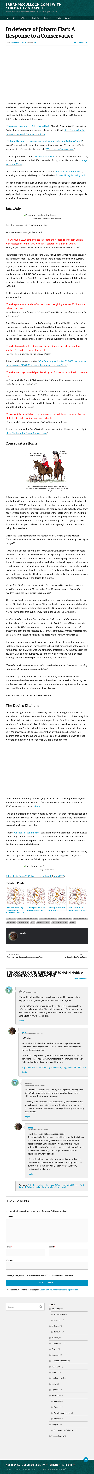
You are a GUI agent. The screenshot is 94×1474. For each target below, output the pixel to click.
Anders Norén (60, 1469)
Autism (55, 1337)
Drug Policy (56, 1343)
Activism (10, 912)
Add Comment (79, 978)
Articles (55, 1326)
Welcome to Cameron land (60, 149)
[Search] (41, 1306)
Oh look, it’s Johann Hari (69, 171)
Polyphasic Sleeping (61, 1413)
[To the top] (85, 1459)
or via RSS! (58, 876)
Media (58, 18)
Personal (47, 18)
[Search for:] (25, 1306)
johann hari (23, 922)
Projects (35, 18)
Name (9, 1247)
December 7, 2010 (18, 42)
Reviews (56, 1332)
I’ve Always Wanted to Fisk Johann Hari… (29, 126)
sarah (36, 42)
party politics (43, 922)
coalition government (27, 919)
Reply (21, 1020)
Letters (55, 1372)
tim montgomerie (59, 922)
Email (52, 1247)
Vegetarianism (58, 1436)
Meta (54, 1384)
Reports (56, 1320)
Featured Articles (59, 1360)
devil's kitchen (80, 919)
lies (32, 922)
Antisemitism (59, 1314)
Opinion (20, 912)
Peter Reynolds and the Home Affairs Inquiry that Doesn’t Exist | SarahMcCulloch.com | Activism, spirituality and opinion (52, 1186)
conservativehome (48, 919)
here (37, 806)
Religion (55, 1424)
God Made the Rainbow (63, 1430)
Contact (68, 18)
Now (7, 18)
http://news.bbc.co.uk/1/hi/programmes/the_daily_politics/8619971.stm (54, 1067)
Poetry (56, 1407)
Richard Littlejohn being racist (71, 175)
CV (14, 18)
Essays (54, 1349)
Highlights (56, 1366)
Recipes (56, 1418)
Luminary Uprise (58, 1378)
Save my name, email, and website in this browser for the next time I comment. (39, 1276)
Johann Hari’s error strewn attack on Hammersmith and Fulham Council (45, 141)
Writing (24, 18)
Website (9, 1260)
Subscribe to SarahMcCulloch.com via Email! (29, 876)
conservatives (65, 919)
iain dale (11, 922)
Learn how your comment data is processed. (59, 1289)
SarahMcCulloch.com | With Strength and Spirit (34, 6)
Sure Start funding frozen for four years (26, 433)
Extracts (55, 1355)
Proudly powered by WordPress (20, 1469)
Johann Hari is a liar (44, 156)
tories (73, 922)
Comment (11, 1216)
